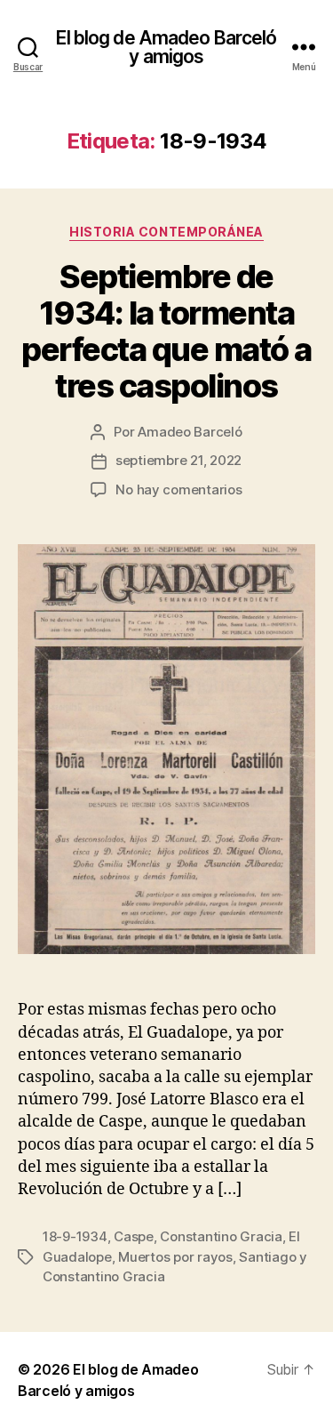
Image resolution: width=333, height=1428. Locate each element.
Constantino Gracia (220, 1236)
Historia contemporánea (166, 231)
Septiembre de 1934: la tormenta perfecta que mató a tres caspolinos (166, 331)
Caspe (134, 1236)
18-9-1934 (75, 1236)
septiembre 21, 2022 (178, 460)
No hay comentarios (178, 489)
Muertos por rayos (175, 1256)
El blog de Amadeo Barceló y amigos (166, 47)
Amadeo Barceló (190, 431)
